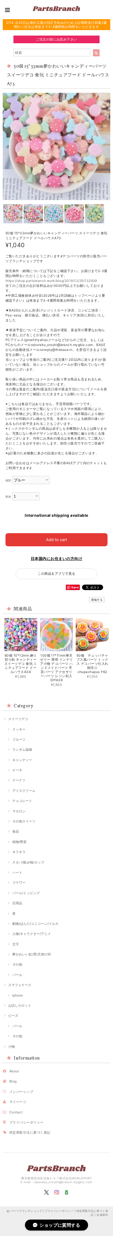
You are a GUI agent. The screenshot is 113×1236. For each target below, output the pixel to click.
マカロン (19, 811)
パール (17, 975)
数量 (8, 496)
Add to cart (56, 539)
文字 (15, 944)
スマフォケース (19, 985)
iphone (17, 995)
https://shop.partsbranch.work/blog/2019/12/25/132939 (51, 281)
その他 (17, 964)
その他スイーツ (23, 821)
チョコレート (22, 801)
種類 (8, 480)
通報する (97, 599)
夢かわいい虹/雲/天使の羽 (31, 954)
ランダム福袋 (22, 749)
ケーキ (17, 770)
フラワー (19, 882)
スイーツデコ (18, 719)
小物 (11, 1046)
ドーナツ (19, 780)
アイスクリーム (23, 791)
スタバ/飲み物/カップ (28, 862)
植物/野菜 (19, 842)
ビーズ (13, 1015)
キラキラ (19, 852)
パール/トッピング (26, 893)
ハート (17, 872)
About (14, 1071)
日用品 (17, 903)
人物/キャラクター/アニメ (31, 934)
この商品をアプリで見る (56, 573)
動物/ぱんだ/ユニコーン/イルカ (35, 924)
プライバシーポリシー (26, 1122)
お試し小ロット (19, 1005)
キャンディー (22, 760)
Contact (15, 1112)
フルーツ (19, 739)
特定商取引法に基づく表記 (29, 1132)
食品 (15, 831)
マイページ (17, 1102)
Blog (13, 1081)
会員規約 (102, 1214)
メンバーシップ (21, 1092)
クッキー (19, 729)
